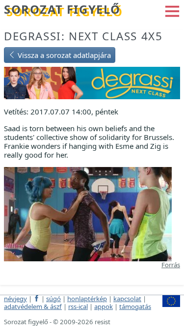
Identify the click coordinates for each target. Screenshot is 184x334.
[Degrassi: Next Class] (92, 82)
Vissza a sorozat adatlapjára (63, 55)
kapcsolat (127, 298)
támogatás (135, 306)
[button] (172, 10)
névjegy (15, 298)
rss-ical (78, 306)
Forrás (170, 264)
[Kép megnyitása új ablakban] (88, 213)
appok (103, 306)
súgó (53, 298)
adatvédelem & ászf (33, 306)
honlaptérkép (87, 298)
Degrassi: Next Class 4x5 (83, 36)
